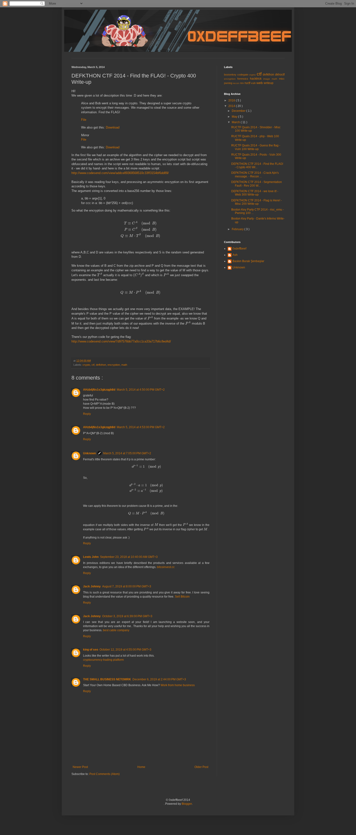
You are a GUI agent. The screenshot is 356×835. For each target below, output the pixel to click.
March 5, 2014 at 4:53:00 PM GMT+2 (141, 427)
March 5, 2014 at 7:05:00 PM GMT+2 (127, 453)
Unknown (89, 453)
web (260, 83)
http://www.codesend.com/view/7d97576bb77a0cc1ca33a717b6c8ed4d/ (121, 341)
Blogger (187, 803)
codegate (243, 74)
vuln (253, 83)
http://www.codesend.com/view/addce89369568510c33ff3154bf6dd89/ (120, 173)
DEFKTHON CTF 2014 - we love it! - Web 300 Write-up (254, 193)
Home (141, 767)
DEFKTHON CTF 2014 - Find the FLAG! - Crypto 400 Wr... (257, 165)
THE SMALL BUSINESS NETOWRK (107, 679)
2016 (232, 100)
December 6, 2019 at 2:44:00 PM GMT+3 (159, 679)
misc (282, 78)
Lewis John (91, 557)
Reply (87, 414)
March (236, 122)
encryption (114, 364)
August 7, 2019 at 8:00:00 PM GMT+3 (126, 586)
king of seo (90, 649)
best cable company (116, 630)
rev (242, 83)
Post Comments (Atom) (104, 774)
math (124, 364)
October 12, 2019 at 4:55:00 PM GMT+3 (125, 649)
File (83, 119)
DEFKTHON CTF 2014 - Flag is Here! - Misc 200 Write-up (256, 202)
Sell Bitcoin (182, 596)
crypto (86, 364)
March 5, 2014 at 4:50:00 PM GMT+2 (141, 389)
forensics (243, 78)
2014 (232, 106)
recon (236, 83)
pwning (228, 83)
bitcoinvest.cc (166, 567)
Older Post (201, 767)
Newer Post (80, 767)
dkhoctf (280, 74)
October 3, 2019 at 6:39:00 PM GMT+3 (127, 616)
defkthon (101, 364)
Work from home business (178, 685)
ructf (248, 83)
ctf (93, 364)
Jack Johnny (92, 586)
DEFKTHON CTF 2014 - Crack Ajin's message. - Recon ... (255, 174)
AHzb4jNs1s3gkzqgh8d (99, 389)
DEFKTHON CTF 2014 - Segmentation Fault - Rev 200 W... (256, 183)
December (239, 111)
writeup (268, 83)
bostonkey (230, 74)
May (235, 116)
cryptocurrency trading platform (103, 659)
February (238, 229)
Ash (235, 255)
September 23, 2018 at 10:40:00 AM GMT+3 (129, 557)
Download (112, 127)
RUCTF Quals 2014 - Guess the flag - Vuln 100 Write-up (255, 147)
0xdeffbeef (239, 248)
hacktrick (256, 78)
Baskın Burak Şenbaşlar (248, 261)
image (267, 78)
